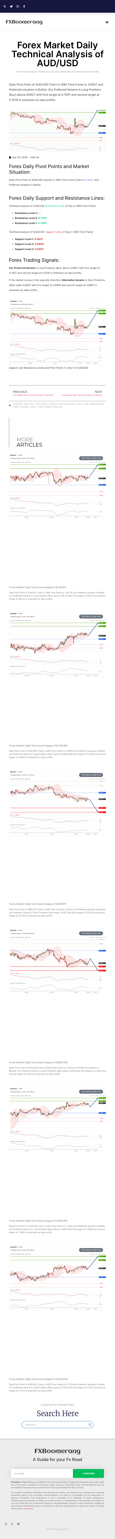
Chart (33, 407)
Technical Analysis (46, 72)
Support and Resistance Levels (66, 404)
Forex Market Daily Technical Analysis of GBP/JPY (37, 904)
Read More (28, 1508)
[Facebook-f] (12, 1524)
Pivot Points (41, 404)
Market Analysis (30, 72)
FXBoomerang (24, 22)
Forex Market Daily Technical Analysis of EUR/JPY (37, 587)
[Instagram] (5, 1524)
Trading (24, 407)
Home (18, 72)
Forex (15, 407)
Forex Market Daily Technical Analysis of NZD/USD (38, 1062)
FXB (86, 404)
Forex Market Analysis (49, 407)
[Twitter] (18, 1524)
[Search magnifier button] (90, 1425)
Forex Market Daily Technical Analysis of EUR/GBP (38, 745)
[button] (4, 6)
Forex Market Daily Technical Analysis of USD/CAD (38, 1220)
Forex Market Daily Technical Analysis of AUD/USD (38, 1379)
